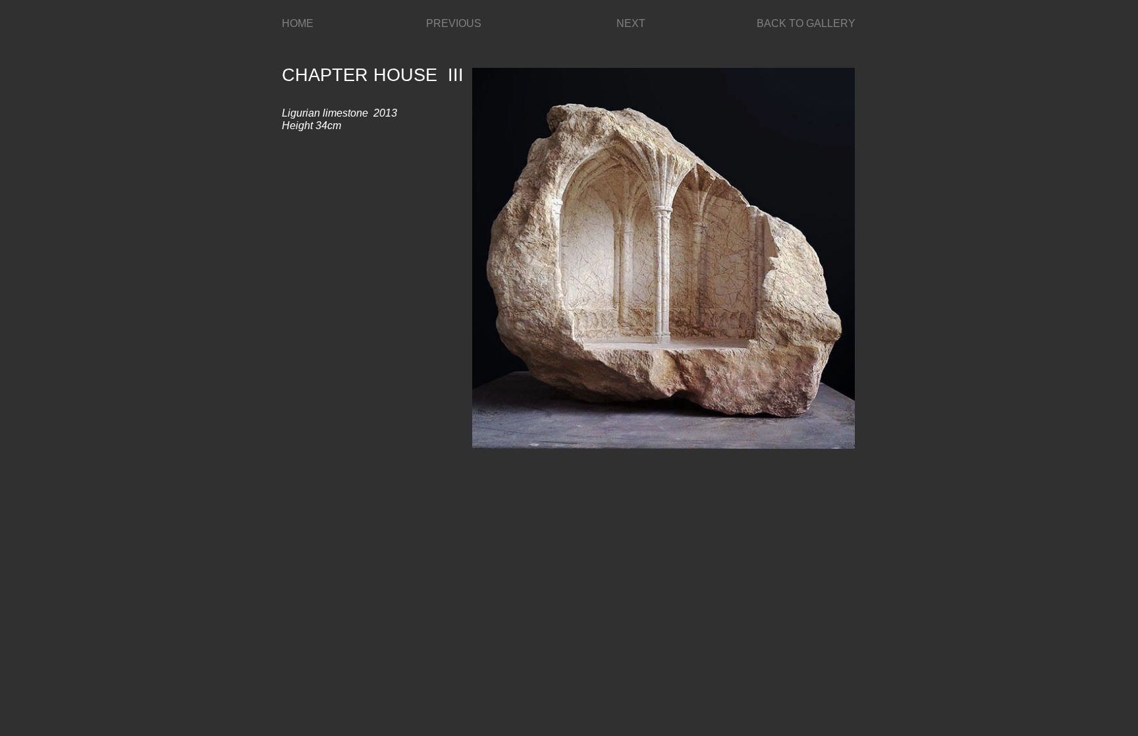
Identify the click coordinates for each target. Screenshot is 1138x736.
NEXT (630, 23)
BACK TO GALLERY (806, 23)
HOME (297, 23)
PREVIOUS (453, 23)
